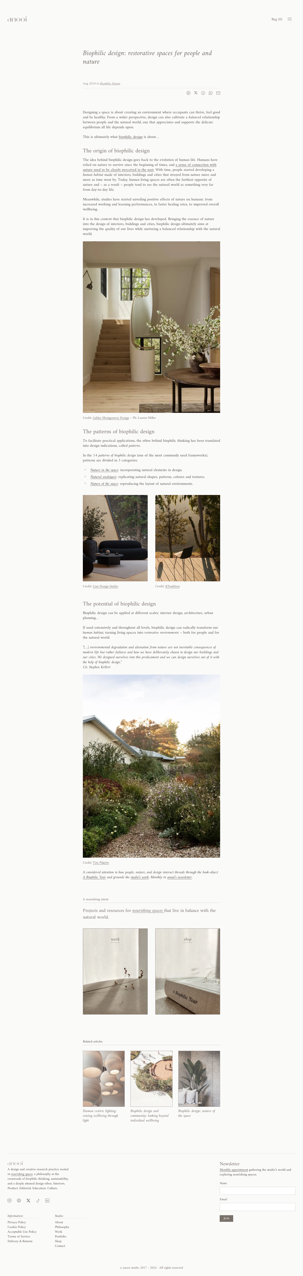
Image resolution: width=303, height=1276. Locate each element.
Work (58, 1232)
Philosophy (62, 1227)
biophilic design (131, 137)
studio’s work (140, 877)
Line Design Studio (105, 586)
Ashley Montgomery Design (111, 418)
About (59, 1222)
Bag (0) (277, 19)
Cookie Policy (17, 1227)
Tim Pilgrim (101, 863)
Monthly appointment (234, 1170)
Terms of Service (19, 1237)
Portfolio (60, 1237)
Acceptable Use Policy (22, 1232)
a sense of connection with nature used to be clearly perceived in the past (149, 167)
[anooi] (17, 19)
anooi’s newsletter (179, 877)
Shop (58, 1241)
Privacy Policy (17, 1222)
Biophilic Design (110, 84)
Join (226, 1218)
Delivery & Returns (20, 1241)
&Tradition (172, 586)
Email (223, 1199)
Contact (60, 1246)
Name (223, 1183)
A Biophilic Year (94, 877)
